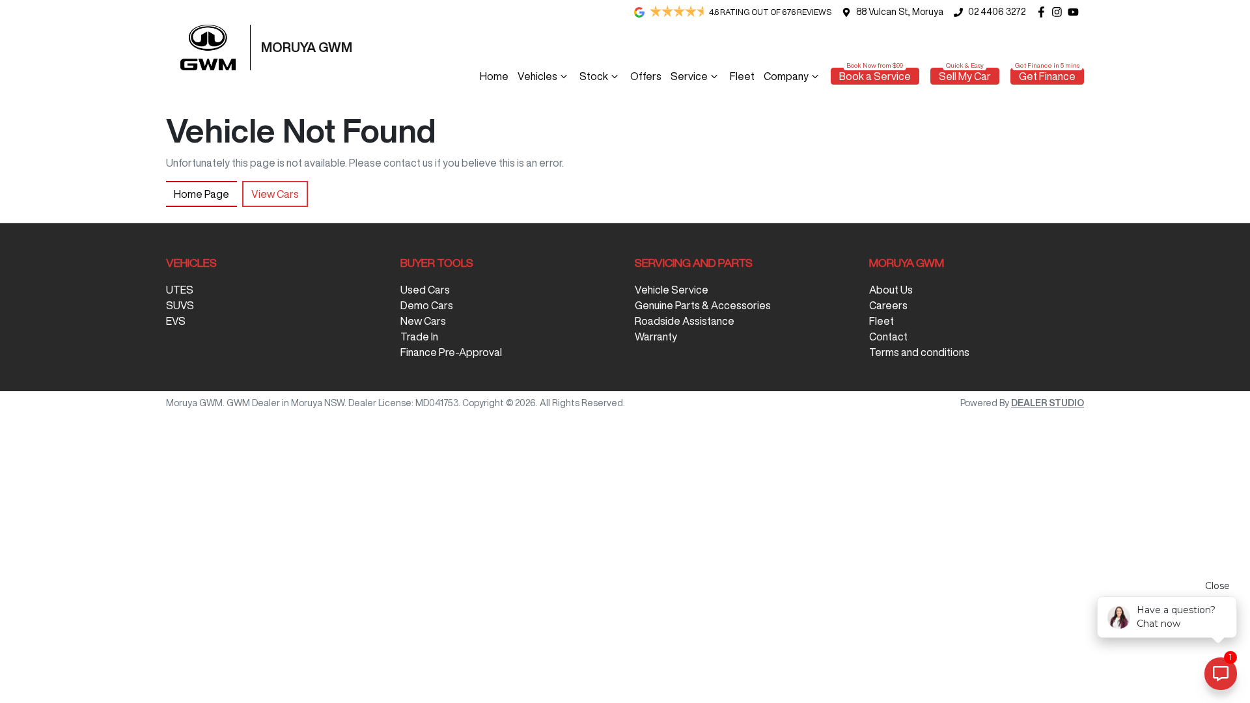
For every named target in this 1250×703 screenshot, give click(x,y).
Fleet (742, 76)
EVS (176, 321)
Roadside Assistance (684, 321)
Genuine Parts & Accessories (703, 305)
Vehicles (537, 76)
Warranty (656, 336)
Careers (888, 305)
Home (494, 76)
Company (786, 76)
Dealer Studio (1047, 402)
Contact (888, 336)
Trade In (419, 336)
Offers (645, 76)
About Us (891, 289)
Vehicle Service (671, 289)
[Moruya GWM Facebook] (1044, 12)
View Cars (275, 194)
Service (689, 76)
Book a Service (875, 76)
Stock (593, 76)
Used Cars (425, 289)
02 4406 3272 (996, 11)
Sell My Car (965, 76)
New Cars (423, 321)
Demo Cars (426, 305)
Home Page (201, 194)
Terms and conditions (919, 352)
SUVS (180, 305)
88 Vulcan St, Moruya (899, 11)
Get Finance (1047, 76)
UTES (179, 289)
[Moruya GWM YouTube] (1076, 12)
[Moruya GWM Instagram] (1059, 12)
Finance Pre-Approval (451, 352)
